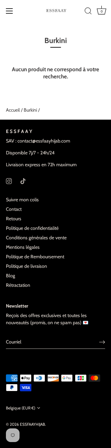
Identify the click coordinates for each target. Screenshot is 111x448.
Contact (14, 209)
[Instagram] (9, 180)
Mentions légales (23, 247)
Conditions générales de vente (36, 237)
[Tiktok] (23, 180)
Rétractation (18, 285)
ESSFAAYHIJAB (32, 424)
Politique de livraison (26, 266)
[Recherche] (88, 11)
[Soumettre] (102, 342)
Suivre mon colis (22, 199)
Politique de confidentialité (32, 228)
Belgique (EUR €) (20, 408)
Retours (13, 218)
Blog (10, 275)
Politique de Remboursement (35, 256)
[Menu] (9, 11)
